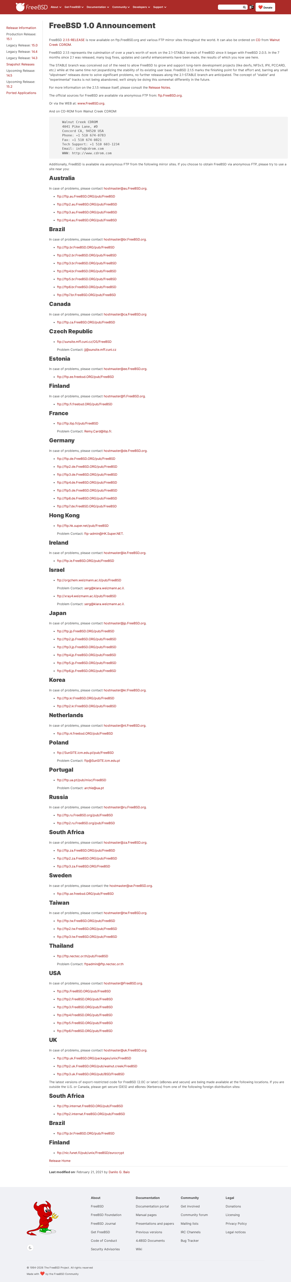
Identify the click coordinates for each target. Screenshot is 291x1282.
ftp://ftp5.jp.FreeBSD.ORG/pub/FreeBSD (86, 663)
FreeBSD (97, 1206)
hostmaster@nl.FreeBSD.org (125, 725)
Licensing (233, 1215)
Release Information (21, 28)
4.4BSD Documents (150, 1241)
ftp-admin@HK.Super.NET (103, 534)
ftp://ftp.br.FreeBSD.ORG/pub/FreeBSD (86, 247)
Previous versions (149, 1232)
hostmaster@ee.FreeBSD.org (125, 369)
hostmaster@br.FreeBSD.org (125, 239)
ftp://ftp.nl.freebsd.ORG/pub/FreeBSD (85, 733)
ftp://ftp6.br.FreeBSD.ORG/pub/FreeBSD (86, 287)
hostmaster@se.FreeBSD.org (130, 886)
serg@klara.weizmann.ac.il (104, 588)
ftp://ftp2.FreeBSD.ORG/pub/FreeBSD (85, 999)
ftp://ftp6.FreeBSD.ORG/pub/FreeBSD (85, 1031)
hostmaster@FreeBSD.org (123, 983)
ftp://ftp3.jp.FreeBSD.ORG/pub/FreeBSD (86, 647)
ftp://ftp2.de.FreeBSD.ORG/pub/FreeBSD (87, 467)
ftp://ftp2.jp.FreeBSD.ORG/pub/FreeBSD (86, 639)
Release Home (59, 1161)
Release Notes (159, 87)
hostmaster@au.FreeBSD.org (125, 188)
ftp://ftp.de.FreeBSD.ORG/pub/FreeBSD (86, 459)
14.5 (9, 75)
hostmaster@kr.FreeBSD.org (125, 690)
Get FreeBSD (73, 7)
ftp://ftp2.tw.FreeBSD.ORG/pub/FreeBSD (87, 929)
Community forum (194, 1215)
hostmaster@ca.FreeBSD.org (125, 314)
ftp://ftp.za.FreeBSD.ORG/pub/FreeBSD (86, 850)
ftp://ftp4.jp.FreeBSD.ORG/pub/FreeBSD (86, 655)
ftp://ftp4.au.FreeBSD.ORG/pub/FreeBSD (87, 220)
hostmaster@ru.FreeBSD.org (125, 807)
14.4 (34, 52)
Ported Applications (21, 93)
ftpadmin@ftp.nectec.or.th (104, 964)
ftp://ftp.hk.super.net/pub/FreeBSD (83, 526)
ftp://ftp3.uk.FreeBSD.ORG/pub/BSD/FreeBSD (91, 1074)
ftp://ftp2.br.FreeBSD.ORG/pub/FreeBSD (87, 255)
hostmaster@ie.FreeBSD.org (125, 553)
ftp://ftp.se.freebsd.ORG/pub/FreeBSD (85, 894)
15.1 (9, 39)
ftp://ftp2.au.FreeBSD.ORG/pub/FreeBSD (87, 204)
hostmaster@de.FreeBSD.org (125, 451)
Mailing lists (189, 1223)
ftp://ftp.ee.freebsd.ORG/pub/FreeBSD (85, 377)
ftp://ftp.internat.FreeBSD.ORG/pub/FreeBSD (90, 1106)
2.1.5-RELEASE (74, 40)
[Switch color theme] (30, 1247)
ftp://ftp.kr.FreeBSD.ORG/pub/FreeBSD (85, 698)
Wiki (139, 1249)
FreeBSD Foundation (106, 1215)
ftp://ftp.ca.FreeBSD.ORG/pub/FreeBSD (86, 322)
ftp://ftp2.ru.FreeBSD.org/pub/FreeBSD (86, 823)
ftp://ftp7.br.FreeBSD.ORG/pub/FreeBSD (86, 295)
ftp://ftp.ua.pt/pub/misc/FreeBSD (81, 780)
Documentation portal (152, 1206)
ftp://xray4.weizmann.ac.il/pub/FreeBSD (86, 596)
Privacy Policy (236, 1223)
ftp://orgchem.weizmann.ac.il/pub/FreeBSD (89, 580)
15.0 (34, 45)
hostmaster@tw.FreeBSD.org (125, 913)
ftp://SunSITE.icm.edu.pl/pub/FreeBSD (85, 753)
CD (258, 40)
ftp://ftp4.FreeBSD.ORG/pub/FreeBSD (85, 1015)
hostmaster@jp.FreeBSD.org (125, 623)
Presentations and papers (155, 1223)
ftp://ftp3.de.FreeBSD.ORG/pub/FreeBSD (87, 474)
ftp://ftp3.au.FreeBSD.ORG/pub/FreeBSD (87, 212)
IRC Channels (191, 1232)
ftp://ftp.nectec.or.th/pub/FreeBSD (82, 956)
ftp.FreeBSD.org (170, 95)
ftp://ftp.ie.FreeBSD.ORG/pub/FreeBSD (85, 561)
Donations (233, 1206)
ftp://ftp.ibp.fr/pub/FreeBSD (77, 423)
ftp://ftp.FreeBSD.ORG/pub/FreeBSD (84, 991)
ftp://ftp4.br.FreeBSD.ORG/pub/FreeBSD (86, 271)
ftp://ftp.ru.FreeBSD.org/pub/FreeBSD (85, 815)
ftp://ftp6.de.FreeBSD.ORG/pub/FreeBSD (87, 498)
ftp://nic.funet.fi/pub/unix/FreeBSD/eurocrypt (90, 1153)
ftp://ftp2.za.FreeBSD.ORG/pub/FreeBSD (87, 858)
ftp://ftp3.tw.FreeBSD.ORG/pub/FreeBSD (87, 937)
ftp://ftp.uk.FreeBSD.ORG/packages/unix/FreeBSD (94, 1058)
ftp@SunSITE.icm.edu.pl (102, 761)
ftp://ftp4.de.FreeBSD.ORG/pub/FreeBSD (87, 482)
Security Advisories (105, 1249)
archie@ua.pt (94, 788)
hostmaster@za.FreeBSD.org (125, 842)
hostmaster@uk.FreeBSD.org (125, 1050)
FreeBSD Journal (103, 1223)
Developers (140, 7)
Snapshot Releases (20, 64)
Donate (265, 7)
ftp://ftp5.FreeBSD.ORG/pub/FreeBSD (85, 1023)
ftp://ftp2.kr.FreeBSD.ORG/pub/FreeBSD (86, 706)
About (55, 7)
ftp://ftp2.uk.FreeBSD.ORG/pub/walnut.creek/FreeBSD (97, 1066)
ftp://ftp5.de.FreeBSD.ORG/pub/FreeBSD (87, 490)
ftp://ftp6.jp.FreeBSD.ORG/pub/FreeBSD (86, 671)
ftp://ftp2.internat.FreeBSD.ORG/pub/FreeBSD (91, 1114)
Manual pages (146, 1215)
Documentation (97, 7)
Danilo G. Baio (119, 1172)
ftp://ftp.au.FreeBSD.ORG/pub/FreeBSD (86, 196)
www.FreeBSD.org (90, 103)
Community (119, 7)
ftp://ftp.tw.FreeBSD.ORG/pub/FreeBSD (86, 921)
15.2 (9, 86)
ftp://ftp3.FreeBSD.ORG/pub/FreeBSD (85, 1007)
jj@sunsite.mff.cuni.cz (100, 350)
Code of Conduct (104, 1241)
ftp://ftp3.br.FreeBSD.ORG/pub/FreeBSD (87, 263)
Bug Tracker (190, 1241)
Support (158, 7)
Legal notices (236, 1232)
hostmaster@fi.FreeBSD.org (124, 396)
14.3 (34, 58)
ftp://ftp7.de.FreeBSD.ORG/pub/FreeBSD (87, 506)
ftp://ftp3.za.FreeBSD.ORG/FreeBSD (83, 866)
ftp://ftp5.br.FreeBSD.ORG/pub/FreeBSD (87, 279)
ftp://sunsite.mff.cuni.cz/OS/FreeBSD (84, 342)
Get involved (190, 1206)
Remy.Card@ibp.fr (97, 431)
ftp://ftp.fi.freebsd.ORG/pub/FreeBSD (84, 404)
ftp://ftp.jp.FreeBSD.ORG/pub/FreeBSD (85, 631)
